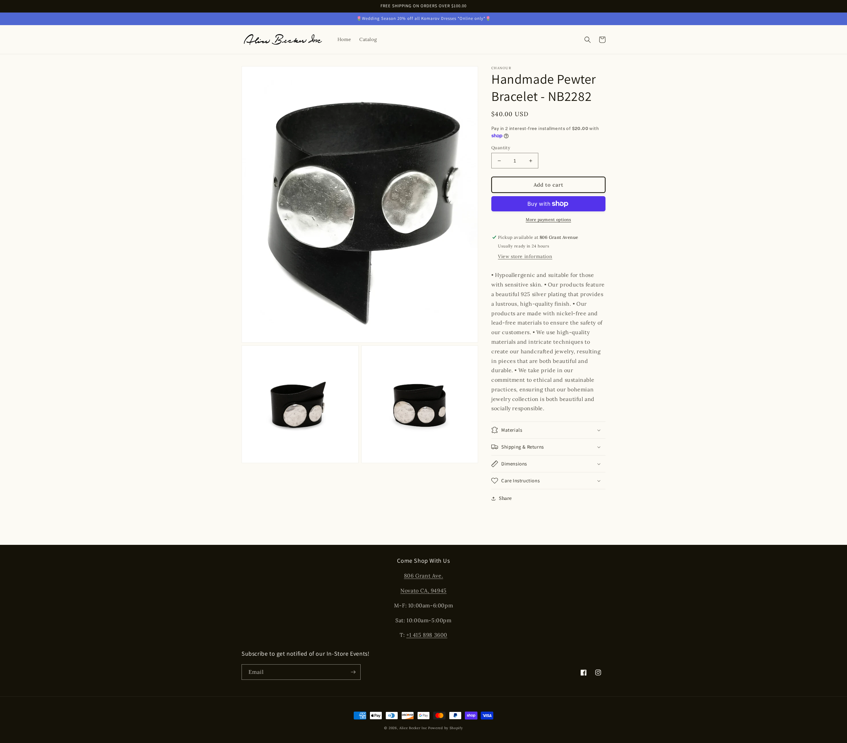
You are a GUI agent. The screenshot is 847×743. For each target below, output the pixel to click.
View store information (525, 256)
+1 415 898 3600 (426, 635)
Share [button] (505, 498)
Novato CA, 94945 (423, 590)
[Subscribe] (353, 672)
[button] (587, 39)
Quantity (500, 148)
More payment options (548, 219)
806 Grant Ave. (423, 575)
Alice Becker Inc (413, 728)
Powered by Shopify (445, 728)
